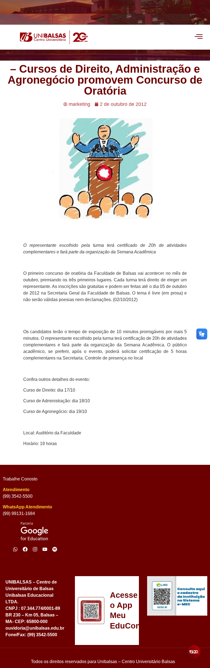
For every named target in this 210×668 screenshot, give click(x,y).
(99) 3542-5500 (18, 496)
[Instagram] (35, 549)
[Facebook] (25, 549)
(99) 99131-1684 (19, 513)
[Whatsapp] (15, 549)
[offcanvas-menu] (199, 37)
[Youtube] (45, 549)
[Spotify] (55, 549)
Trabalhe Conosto (20, 479)
